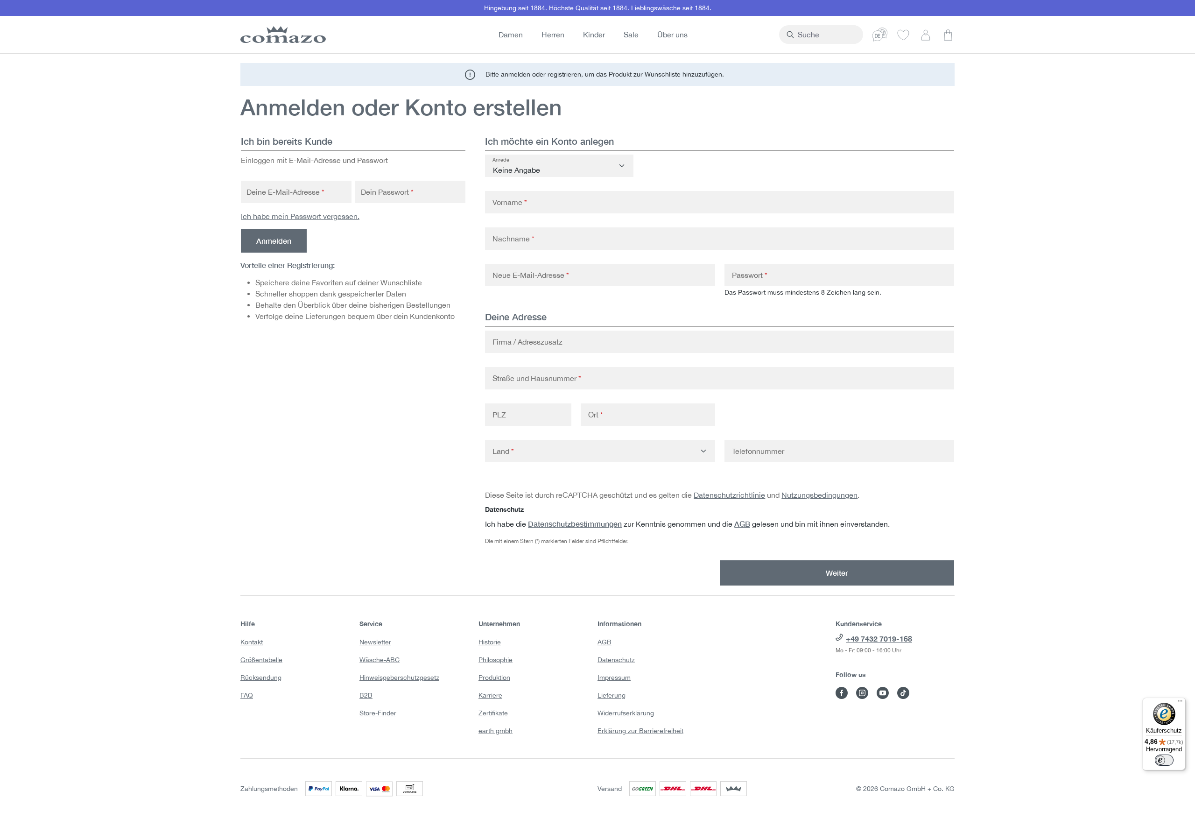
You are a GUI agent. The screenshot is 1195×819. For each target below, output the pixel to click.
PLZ (499, 414)
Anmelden (273, 240)
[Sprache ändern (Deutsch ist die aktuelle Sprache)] (879, 34)
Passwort (749, 275)
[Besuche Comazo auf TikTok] (903, 693)
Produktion (494, 677)
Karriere (490, 695)
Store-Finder (377, 713)
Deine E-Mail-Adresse (285, 192)
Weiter (837, 572)
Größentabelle (261, 660)
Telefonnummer (758, 451)
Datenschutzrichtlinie (729, 495)
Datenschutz (616, 660)
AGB (742, 523)
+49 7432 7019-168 (879, 638)
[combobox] (826, 34)
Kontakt (251, 642)
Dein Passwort (387, 192)
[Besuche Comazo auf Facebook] (842, 693)
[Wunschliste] (903, 34)
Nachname (513, 238)
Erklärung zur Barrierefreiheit (640, 730)
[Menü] (1180, 703)
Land (503, 451)
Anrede (500, 159)
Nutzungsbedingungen (819, 495)
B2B (366, 695)
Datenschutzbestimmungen (575, 523)
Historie (489, 642)
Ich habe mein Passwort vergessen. (300, 216)
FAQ (246, 695)
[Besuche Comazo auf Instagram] (862, 693)
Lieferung (612, 695)
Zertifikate (493, 713)
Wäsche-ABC (379, 660)
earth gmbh (495, 730)
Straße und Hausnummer (536, 378)
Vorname (509, 202)
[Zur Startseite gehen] (281, 34)
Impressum (614, 677)
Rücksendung (260, 677)
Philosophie (495, 660)
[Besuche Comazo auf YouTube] (883, 693)
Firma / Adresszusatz (527, 342)
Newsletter (375, 642)
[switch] (1164, 760)
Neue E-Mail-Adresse (530, 275)
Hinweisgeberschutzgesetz (399, 677)
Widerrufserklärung (626, 713)
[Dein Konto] (925, 34)
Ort (595, 414)
